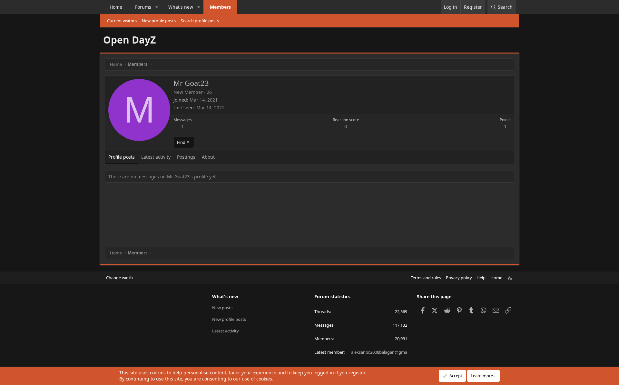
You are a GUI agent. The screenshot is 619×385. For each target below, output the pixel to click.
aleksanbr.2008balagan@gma (379, 352)
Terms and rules (426, 278)
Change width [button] (119, 278)
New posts (222, 308)
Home (116, 7)
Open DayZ (129, 39)
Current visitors (122, 21)
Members (220, 7)
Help (481, 278)
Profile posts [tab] (121, 157)
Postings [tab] (186, 157)
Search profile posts (200, 21)
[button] (157, 7)
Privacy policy (459, 278)
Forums (143, 7)
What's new (180, 7)
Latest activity (225, 331)
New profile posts (159, 21)
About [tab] (208, 157)
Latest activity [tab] (156, 157)
